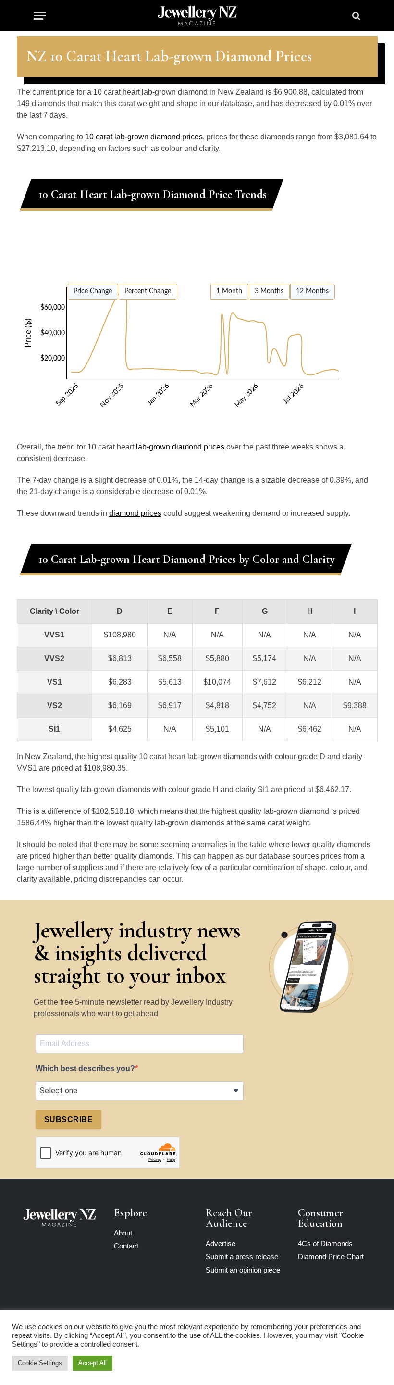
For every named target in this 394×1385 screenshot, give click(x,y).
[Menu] (40, 15)
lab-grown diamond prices (180, 447)
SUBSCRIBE (68, 1119)
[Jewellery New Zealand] (197, 15)
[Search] (355, 15)
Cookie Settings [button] (40, 1363)
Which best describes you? (85, 1068)
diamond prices (135, 513)
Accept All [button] (92, 1363)
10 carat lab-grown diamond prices (144, 137)
